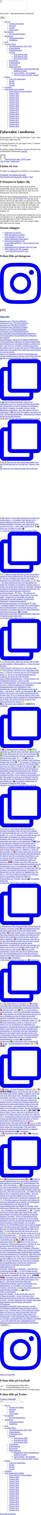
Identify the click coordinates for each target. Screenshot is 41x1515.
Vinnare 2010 (14, 126)
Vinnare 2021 (14, 104)
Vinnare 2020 (14, 106)
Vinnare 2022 (14, 102)
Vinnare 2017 (14, 112)
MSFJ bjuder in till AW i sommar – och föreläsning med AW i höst (16, 250)
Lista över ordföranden (17, 79)
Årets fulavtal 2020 (20, 54)
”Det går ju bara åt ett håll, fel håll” (26, 75)
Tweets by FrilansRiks (8, 1399)
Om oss (7, 22)
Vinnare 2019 (14, 108)
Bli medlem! (9, 32)
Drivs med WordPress (8, 1514)
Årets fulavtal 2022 (20, 56)
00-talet (11, 85)
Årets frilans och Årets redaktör (20, 91)
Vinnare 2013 (14, 120)
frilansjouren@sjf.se (21, 197)
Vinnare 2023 (14, 100)
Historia (7, 77)
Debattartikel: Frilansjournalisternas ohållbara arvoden (26, 70)
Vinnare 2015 (14, 116)
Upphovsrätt (14, 161)
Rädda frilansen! (15, 67)
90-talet (11, 83)
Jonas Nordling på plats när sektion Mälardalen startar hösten (16, 238)
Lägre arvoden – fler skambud (24, 73)
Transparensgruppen (16, 38)
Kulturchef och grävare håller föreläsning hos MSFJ (15, 234)
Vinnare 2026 (14, 93)
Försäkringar (13, 61)
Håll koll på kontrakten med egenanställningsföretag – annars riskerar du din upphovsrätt (22, 243)
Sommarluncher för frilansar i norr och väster (21, 247)
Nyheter (6, 161)
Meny (3, 17)
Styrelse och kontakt (16, 24)
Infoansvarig (10, 159)
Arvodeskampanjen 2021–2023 (20, 46)
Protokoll (12, 26)
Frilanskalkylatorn (15, 50)
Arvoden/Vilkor (10, 44)
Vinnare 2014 (14, 118)
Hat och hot (13, 65)
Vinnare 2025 (14, 95)
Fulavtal (12, 52)
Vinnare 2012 (14, 122)
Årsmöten (8, 87)
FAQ (6, 42)
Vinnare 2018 (14, 110)
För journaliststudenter (17, 34)
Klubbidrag (13, 40)
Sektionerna (9, 36)
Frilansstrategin (14, 48)
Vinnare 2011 (14, 124)
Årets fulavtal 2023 (20, 59)
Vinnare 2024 (14, 98)
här (7, 139)
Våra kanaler (13, 30)
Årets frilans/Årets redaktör (14, 89)
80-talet (11, 81)
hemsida (24, 151)
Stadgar (12, 28)
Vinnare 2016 (14, 114)
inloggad (14, 171)
